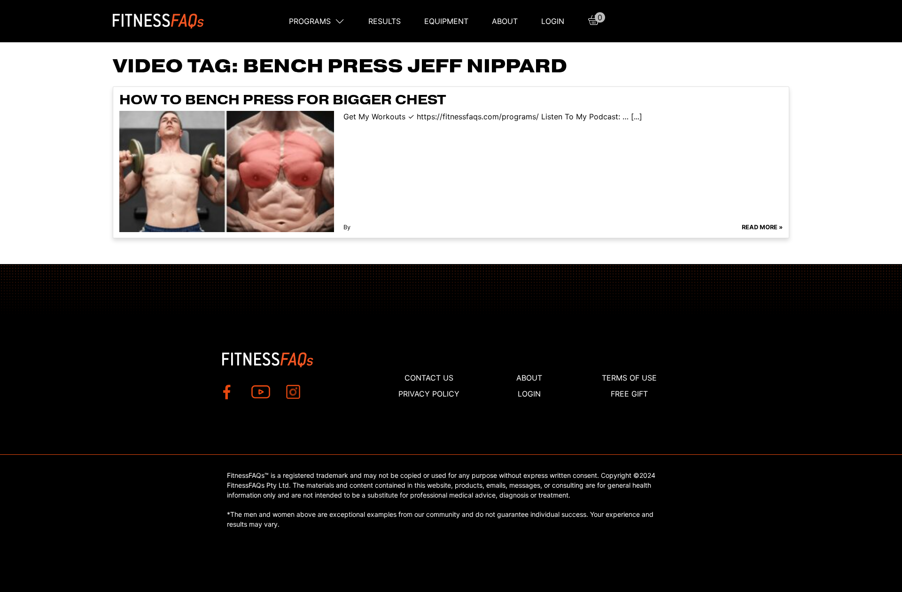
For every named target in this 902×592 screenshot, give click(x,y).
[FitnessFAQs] (158, 21)
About (505, 21)
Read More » (762, 227)
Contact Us (428, 377)
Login (552, 21)
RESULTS (384, 21)
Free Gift (629, 393)
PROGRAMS (310, 21)
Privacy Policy (428, 393)
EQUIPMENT (446, 21)
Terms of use (629, 377)
